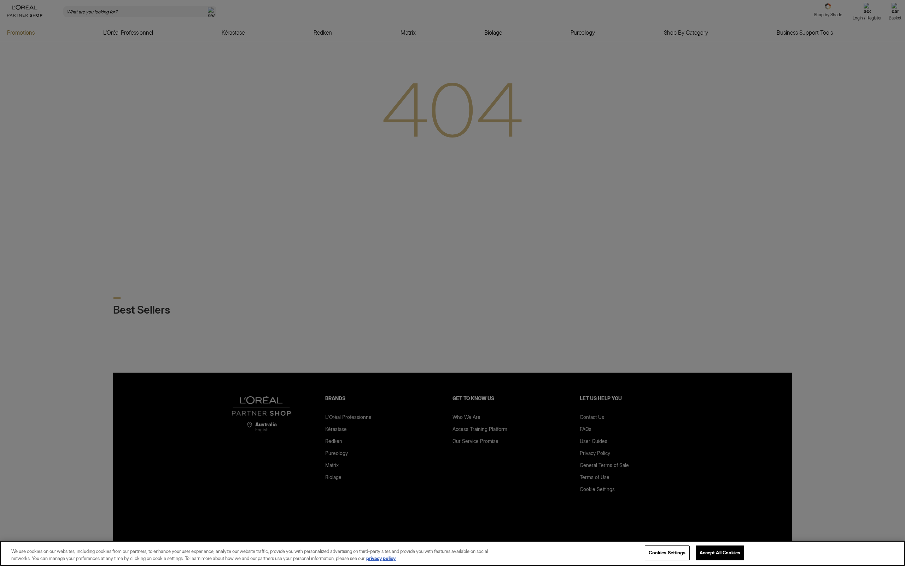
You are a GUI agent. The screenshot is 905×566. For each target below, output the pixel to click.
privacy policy (381, 558)
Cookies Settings (667, 552)
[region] (452, 553)
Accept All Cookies (720, 552)
